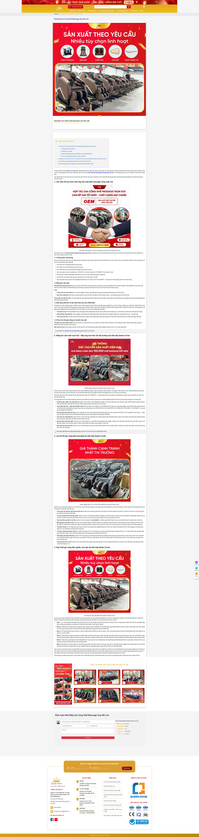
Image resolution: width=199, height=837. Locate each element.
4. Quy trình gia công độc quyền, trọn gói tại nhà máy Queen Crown (75, 163)
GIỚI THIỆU (81, 11)
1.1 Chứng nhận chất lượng (67, 149)
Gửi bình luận (88, 737)
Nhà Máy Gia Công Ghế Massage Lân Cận (73, 431)
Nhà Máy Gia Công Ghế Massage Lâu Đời (76, 331)
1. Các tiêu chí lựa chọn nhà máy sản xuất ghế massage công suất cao (77, 146)
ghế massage (71, 170)
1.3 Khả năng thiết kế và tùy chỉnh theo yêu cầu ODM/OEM (76, 153)
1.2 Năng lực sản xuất (66, 151)
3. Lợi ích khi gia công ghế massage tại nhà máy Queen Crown (74, 161)
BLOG (141, 11)
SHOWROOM (134, 11)
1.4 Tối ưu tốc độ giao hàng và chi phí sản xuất (72, 156)
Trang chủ (56, 14)
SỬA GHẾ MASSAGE (122, 11)
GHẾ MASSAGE (92, 11)
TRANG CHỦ (72, 11)
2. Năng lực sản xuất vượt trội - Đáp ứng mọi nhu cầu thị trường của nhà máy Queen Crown (82, 158)
